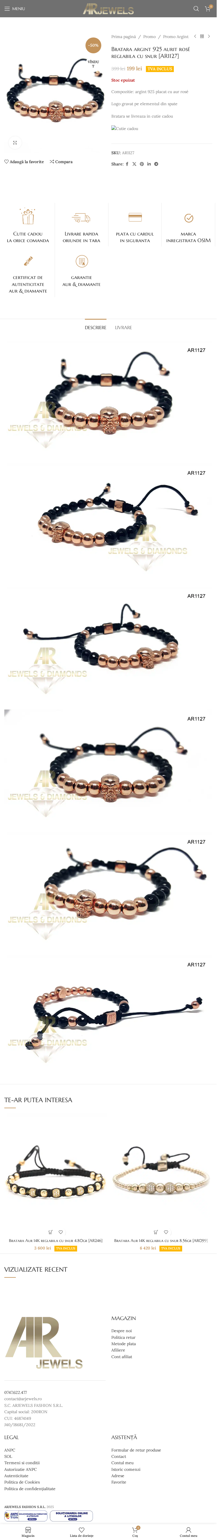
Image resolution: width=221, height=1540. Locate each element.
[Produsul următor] (208, 36)
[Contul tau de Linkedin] (149, 164)
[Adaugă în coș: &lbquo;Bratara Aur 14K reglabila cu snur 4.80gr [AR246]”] (50, 1232)
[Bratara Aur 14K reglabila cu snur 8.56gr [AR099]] (161, 1174)
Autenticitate (16, 1475)
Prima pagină (123, 36)
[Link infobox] (28, 225)
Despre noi (121, 1330)
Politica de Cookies (22, 1482)
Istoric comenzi (125, 1469)
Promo (149, 36)
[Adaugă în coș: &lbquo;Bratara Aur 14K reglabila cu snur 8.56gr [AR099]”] (156, 1232)
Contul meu (122, 1462)
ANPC (9, 1449)
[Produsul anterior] (195, 36)
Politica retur (123, 1337)
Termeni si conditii (22, 1462)
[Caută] (196, 8)
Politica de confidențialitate (30, 1488)
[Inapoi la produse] (202, 36)
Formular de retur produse (136, 1449)
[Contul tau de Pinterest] (142, 164)
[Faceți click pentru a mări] (15, 142)
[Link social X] (134, 164)
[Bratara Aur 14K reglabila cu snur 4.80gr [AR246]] (55, 1174)
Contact (118, 1456)
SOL (8, 1456)
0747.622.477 (15, 1392)
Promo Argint (175, 36)
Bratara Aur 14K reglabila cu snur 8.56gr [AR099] (161, 1240)
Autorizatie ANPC (20, 1469)
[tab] (95, 327)
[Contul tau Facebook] (127, 164)
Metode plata (123, 1343)
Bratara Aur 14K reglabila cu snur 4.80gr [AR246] (55, 1240)
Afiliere (118, 1350)
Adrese (117, 1475)
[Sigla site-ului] (108, 8)
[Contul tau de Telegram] (156, 164)
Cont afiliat (121, 1356)
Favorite (118, 1482)
